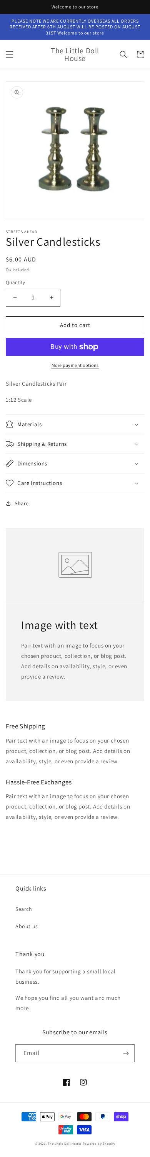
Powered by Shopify (99, 1143)
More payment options (75, 365)
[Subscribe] (125, 1053)
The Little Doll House (65, 1143)
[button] (9, 54)
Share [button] (22, 503)
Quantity (15, 282)
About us (26, 926)
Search (23, 909)
